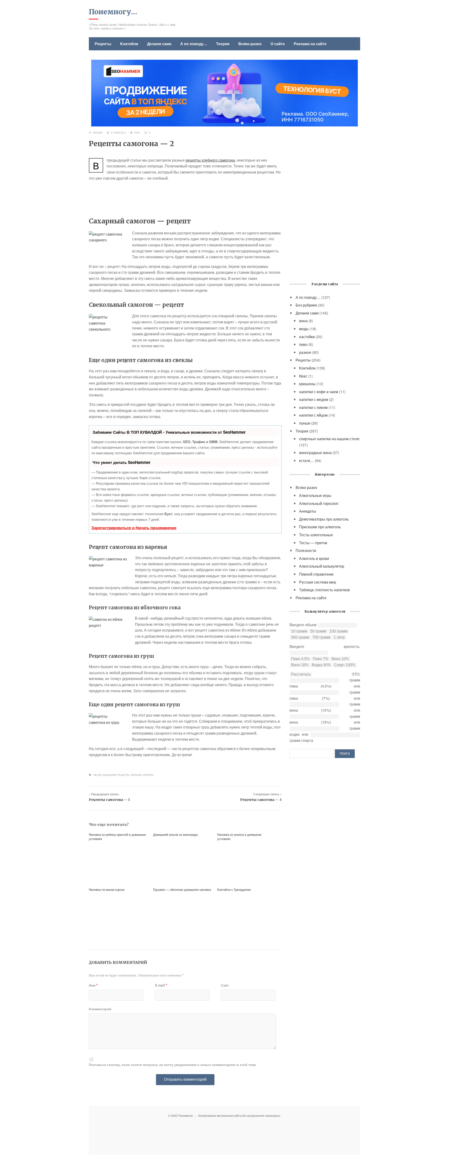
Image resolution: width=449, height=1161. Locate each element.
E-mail (161, 985)
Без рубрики (306, 305)
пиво (303, 344)
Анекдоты (307, 511)
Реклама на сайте (310, 43)
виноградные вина (315, 452)
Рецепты (103, 43)
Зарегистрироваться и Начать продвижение (133, 527)
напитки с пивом (313, 407)
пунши (304, 423)
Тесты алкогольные (316, 534)
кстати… (306, 460)
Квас (303, 376)
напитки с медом (313, 399)
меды (304, 328)
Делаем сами (159, 43)
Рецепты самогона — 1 (109, 800)
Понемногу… (113, 11)
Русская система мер (317, 582)
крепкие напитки (142, 774)
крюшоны (307, 383)
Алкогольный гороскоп (318, 503)
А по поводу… (193, 43)
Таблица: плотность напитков (324, 589)
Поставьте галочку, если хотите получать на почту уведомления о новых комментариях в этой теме (172, 1064)
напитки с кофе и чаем (318, 391)
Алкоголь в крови (314, 558)
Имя (93, 985)
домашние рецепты (116, 774)
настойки (307, 336)
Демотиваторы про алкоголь (324, 519)
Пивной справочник (316, 574)
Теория (222, 43)
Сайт (225, 985)
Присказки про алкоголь (320, 526)
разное (98, 132)
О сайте (278, 43)
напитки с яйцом (313, 415)
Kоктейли (129, 43)
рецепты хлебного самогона (210, 160)
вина (303, 320)
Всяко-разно (250, 43)
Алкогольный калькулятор (321, 566)
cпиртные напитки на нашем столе (329, 438)
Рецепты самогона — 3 (261, 800)
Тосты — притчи (313, 542)
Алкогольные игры (315, 495)
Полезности (306, 550)
